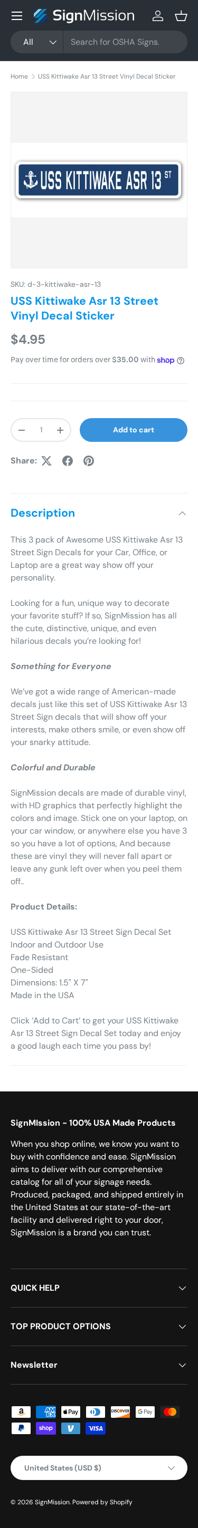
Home (19, 76)
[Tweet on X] (46, 460)
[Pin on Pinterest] (88, 460)
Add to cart (133, 429)
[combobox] (99, 42)
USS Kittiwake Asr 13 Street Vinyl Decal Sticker (107, 76)
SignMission (52, 1502)
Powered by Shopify (102, 1502)
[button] (181, 15)
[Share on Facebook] (67, 460)
